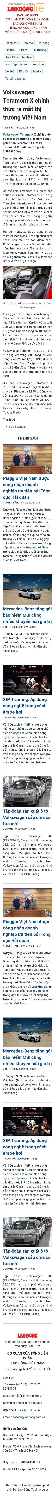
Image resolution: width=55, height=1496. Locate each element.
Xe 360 (9, 71)
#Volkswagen (17, 426)
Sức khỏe (38, 64)
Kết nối (23, 71)
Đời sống (43, 43)
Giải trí (23, 50)
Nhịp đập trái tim (16, 64)
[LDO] (27, 459)
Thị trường (39, 50)
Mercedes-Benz (37, 634)
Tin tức (10, 50)
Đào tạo (28, 43)
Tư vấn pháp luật (16, 78)
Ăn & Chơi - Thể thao (18, 57)
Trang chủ (11, 43)
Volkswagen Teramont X (19, 134)
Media (37, 71)
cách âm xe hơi (22, 733)
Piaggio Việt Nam (36, 547)
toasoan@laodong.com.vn (28, 1417)
